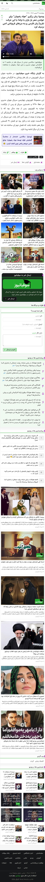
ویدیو (41, 9)
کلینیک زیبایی (39, 761)
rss (11, 863)
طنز (41, 157)
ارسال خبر (14, 162)
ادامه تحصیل (17, 853)
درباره (19, 867)
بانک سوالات (6, 853)
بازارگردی (17, 858)
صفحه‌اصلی (36, 3)
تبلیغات (4, 863)
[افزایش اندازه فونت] (2, 16)
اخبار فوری (18, 863)
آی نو (32, 761)
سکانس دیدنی (33, 157)
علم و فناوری (8, 858)
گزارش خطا (25, 162)
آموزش (38, 858)
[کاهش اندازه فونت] (2, 20)
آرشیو (25, 863)
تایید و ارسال (10, 349)
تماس (26, 867)
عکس (25, 858)
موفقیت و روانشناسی (36, 863)
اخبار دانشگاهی (28, 853)
